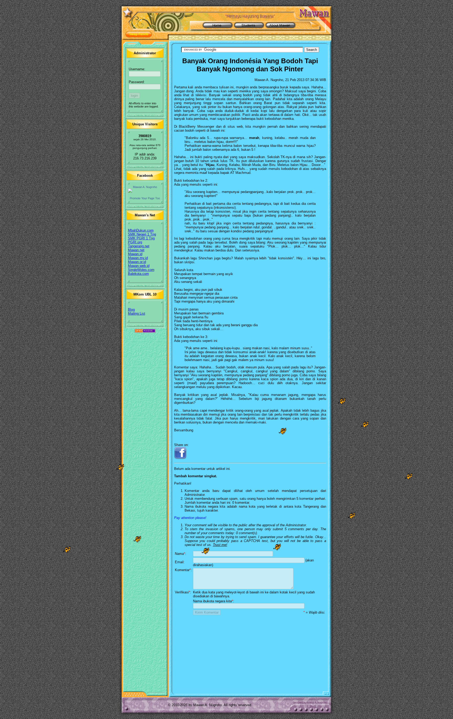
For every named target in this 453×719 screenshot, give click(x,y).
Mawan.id (135, 254)
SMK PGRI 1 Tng (141, 238)
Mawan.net (136, 250)
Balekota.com (138, 274)
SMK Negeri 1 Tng (142, 234)
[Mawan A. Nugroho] (145, 191)
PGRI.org (135, 242)
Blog (131, 310)
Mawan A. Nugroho (145, 187)
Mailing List (136, 313)
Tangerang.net (138, 246)
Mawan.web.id (138, 266)
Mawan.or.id (137, 262)
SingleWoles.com (141, 270)
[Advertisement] (250, 652)
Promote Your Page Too (145, 198)
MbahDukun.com (141, 230)
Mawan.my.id (138, 258)
